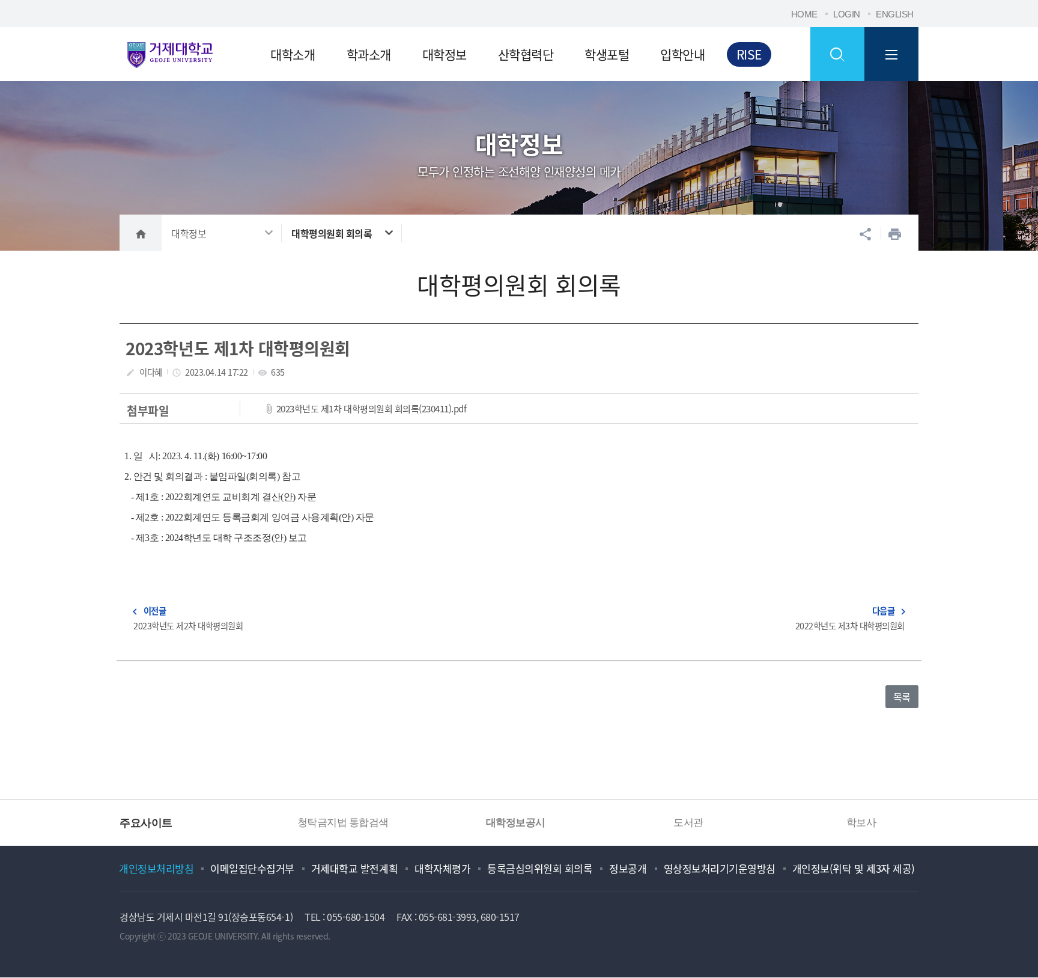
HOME (804, 14)
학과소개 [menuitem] (369, 54)
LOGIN (846, 14)
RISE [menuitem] (749, 54)
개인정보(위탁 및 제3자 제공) (853, 868)
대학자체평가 (442, 868)
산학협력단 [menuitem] (526, 54)
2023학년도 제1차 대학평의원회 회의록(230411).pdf (371, 408)
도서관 (669, 822)
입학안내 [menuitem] (682, 54)
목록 (902, 696)
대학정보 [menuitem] (444, 54)
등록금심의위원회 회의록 (539, 868)
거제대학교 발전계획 (354, 868)
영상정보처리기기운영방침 (719, 868)
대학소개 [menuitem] (292, 54)
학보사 (841, 822)
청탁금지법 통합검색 (323, 822)
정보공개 (627, 868)
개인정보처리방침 (156, 868)
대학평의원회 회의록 (331, 233)
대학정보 (188, 233)
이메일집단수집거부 (252, 868)
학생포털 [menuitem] (606, 54)
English (895, 14)
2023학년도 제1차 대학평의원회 (238, 348)
